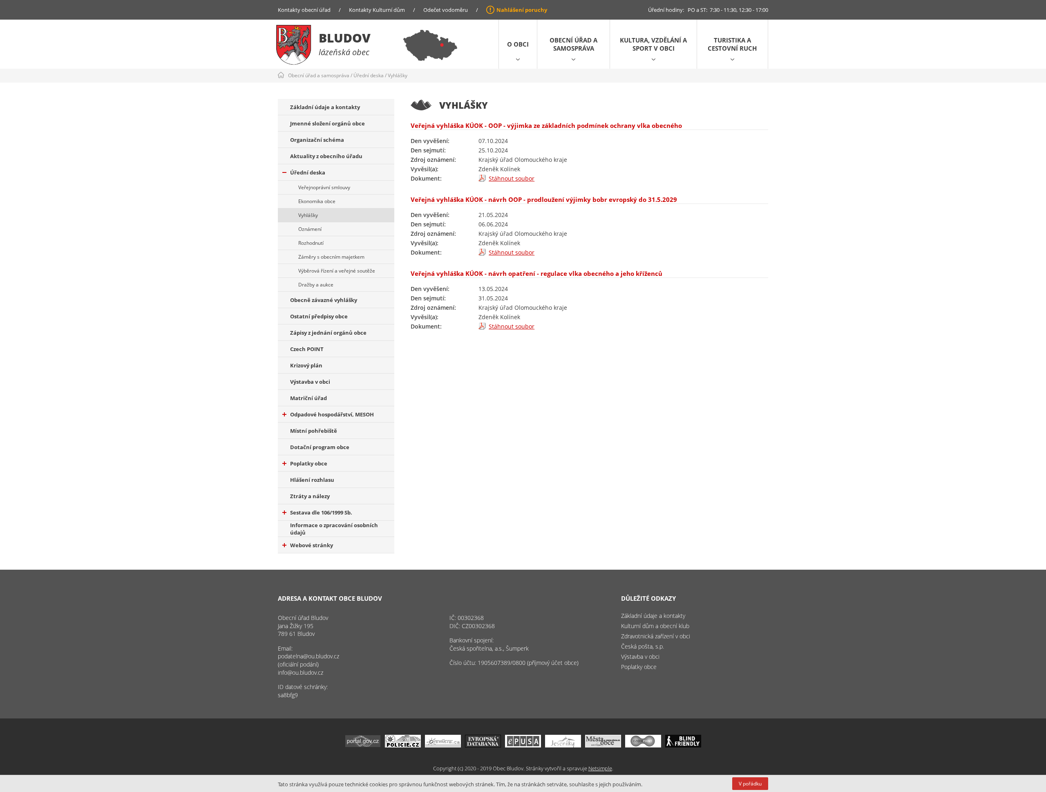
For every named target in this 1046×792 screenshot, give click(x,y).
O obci (518, 44)
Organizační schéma (317, 139)
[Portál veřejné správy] (363, 745)
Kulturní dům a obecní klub (655, 626)
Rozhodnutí (311, 242)
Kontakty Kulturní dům (377, 9)
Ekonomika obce (316, 201)
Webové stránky (311, 545)
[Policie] (403, 745)
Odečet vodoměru (445, 9)
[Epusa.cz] (523, 745)
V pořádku (750, 783)
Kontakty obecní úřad (304, 9)
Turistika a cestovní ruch (732, 44)
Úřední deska (368, 75)
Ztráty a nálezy (310, 496)
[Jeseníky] (563, 745)
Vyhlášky (397, 75)
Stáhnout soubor (511, 178)
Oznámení (310, 229)
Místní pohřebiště (313, 430)
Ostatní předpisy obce (319, 316)
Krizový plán (306, 365)
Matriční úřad (308, 398)
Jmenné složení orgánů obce (327, 123)
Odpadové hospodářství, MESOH (332, 414)
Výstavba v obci (310, 381)
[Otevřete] (443, 745)
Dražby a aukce (315, 284)
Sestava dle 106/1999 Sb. (321, 512)
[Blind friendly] (683, 745)
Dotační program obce (319, 447)
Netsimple (600, 768)
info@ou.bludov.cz (300, 672)
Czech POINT (307, 349)
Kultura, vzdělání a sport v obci (653, 44)
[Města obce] (603, 745)
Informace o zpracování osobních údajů (334, 528)
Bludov (345, 37)
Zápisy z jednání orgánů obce (328, 332)
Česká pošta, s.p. (642, 646)
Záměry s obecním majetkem (331, 256)
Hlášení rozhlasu (312, 479)
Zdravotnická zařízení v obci (655, 636)
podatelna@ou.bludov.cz (308, 656)
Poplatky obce (308, 463)
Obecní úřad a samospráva (573, 44)
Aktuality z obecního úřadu (326, 156)
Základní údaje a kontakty (325, 107)
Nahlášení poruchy (521, 9)
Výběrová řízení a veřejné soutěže (336, 270)
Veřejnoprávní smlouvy (324, 187)
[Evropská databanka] (483, 745)
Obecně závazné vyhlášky (323, 300)
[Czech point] (643, 745)
